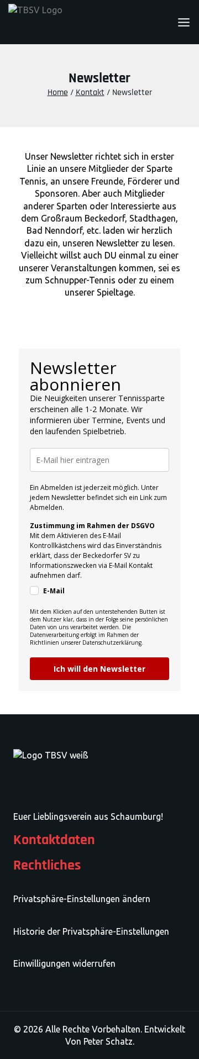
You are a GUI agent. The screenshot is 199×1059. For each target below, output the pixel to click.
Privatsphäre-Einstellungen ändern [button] (81, 899)
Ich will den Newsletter (99, 668)
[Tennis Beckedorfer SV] (63, 22)
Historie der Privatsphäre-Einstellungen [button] (91, 931)
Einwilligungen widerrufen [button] (64, 963)
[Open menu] (184, 22)
